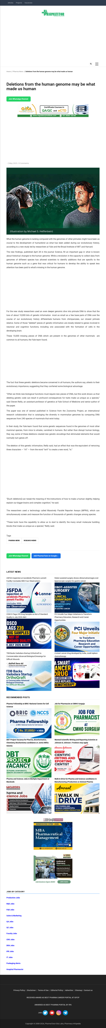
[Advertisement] (53, 38)
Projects (19, 3)
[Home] (53, 13)
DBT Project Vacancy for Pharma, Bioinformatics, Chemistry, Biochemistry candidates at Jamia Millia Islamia (27, 743)
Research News (30, 540)
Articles (10, 3)
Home (8, 71)
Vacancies (28, 3)
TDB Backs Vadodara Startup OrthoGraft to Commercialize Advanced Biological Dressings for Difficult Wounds (26, 656)
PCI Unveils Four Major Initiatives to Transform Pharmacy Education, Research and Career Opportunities (73, 617)
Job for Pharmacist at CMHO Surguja (70, 704)
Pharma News (18, 71)
